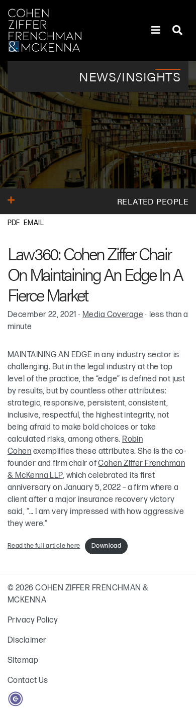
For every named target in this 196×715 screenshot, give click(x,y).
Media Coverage (112, 315)
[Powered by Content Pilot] (16, 698)
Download (106, 546)
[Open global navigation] (155, 30)
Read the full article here (44, 546)
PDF (14, 223)
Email (34, 223)
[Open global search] (177, 30)
